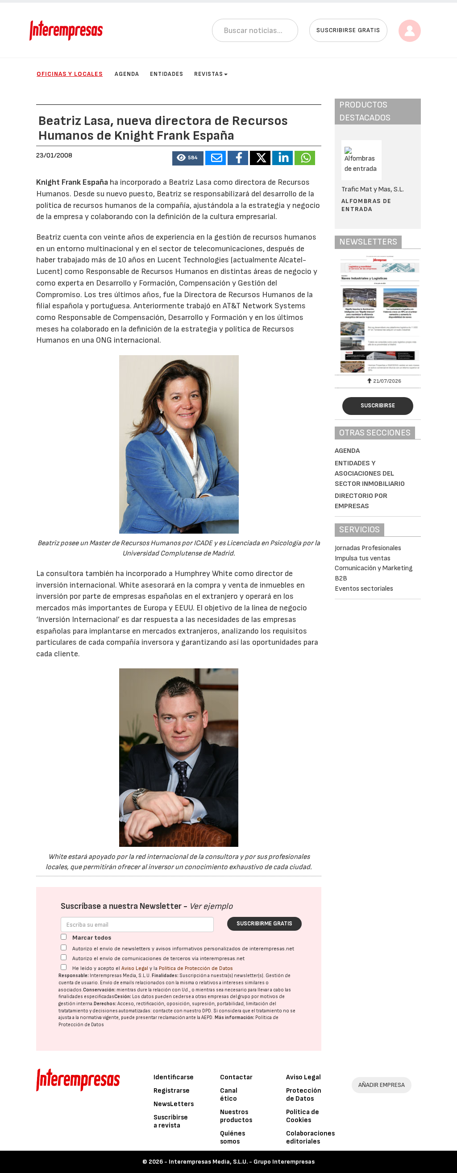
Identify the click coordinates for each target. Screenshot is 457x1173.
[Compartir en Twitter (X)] (260, 158)
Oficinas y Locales (70, 74)
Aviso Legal (134, 968)
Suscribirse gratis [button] (348, 30)
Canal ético (228, 1094)
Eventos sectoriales (364, 588)
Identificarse (174, 1077)
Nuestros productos (236, 1116)
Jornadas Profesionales (368, 548)
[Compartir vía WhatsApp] (305, 158)
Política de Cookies (302, 1116)
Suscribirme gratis (264, 923)
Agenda (127, 74)
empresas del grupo (229, 996)
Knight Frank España (72, 182)
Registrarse (172, 1090)
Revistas (208, 74)
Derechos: (105, 1004)
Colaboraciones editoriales (310, 1137)
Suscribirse (378, 405)
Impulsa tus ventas (363, 558)
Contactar (236, 1077)
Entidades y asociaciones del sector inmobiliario (370, 473)
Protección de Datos (303, 1094)
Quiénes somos (232, 1137)
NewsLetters (174, 1104)
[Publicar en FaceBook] (238, 158)
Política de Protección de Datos (196, 968)
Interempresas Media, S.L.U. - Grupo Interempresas (242, 1161)
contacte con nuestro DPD (182, 1011)
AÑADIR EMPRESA (381, 1085)
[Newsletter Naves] (378, 314)
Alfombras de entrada (366, 205)
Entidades (166, 74)
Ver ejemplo (211, 906)
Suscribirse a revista (171, 1121)
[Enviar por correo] (215, 158)
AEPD (206, 1017)
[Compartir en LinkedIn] (282, 158)
